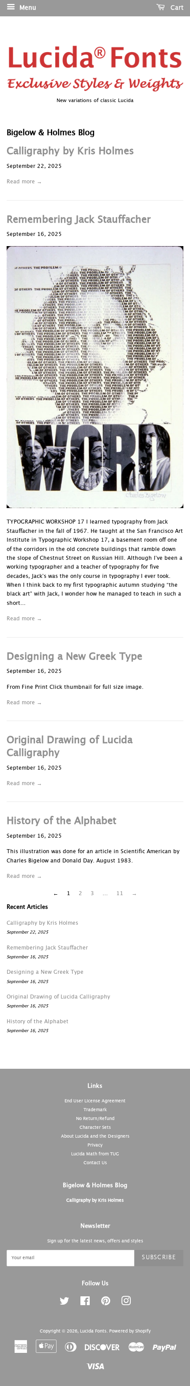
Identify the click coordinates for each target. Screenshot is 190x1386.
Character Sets (95, 1127)
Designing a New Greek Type (74, 657)
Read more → (24, 182)
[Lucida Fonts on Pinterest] (105, 1303)
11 (119, 893)
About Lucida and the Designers (95, 1136)
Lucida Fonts (93, 1331)
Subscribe (159, 1258)
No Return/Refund (95, 1118)
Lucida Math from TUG (95, 1154)
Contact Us (95, 1163)
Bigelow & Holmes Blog (95, 1186)
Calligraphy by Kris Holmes (70, 151)
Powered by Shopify (130, 1331)
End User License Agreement (95, 1101)
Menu (26, 8)
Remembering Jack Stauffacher (79, 220)
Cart (175, 8)
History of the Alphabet (61, 821)
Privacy (95, 1145)
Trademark (95, 1110)
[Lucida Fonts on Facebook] (85, 1303)
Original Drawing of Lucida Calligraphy (58, 997)
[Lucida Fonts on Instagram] (126, 1303)
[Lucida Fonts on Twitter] (64, 1303)
